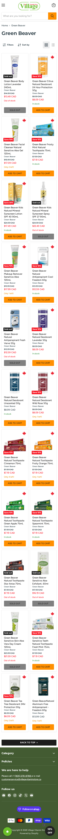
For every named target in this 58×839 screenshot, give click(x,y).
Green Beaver (9, 90)
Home (5, 25)
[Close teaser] (44, 825)
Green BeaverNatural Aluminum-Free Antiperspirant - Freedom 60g (43, 706)
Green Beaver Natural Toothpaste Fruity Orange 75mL (42, 460)
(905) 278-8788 (23, 776)
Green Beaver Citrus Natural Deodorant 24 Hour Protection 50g (42, 86)
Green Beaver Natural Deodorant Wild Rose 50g (42, 400)
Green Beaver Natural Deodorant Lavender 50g (42, 337)
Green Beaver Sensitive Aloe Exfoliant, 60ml (40, 580)
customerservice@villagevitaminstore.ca (21, 779)
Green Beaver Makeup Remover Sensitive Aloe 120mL (13, 275)
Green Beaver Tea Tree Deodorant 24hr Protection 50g (14, 704)
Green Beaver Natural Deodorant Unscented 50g (14, 400)
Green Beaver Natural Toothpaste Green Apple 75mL (14, 520)
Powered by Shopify (29, 833)
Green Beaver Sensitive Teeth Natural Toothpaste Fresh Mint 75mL (42, 642)
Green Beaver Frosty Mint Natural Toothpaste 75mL (43, 147)
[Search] (52, 16)
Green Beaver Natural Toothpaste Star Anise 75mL (14, 580)
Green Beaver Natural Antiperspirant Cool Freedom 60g (42, 275)
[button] (50, 831)
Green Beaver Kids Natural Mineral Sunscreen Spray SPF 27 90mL (41, 212)
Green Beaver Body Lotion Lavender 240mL (14, 84)
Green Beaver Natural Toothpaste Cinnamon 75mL (14, 460)
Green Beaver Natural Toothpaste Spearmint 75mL (42, 520)
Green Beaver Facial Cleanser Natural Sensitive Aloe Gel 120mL (14, 149)
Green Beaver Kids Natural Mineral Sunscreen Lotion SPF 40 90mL (13, 212)
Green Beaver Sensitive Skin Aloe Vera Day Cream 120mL (14, 642)
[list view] (53, 45)
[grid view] (46, 45)
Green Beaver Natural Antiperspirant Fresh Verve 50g (14, 339)
